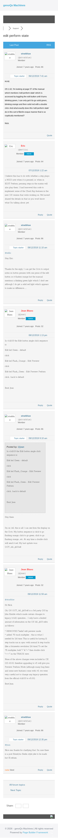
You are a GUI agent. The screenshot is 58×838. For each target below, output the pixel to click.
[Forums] (6, 28)
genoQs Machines (14, 5)
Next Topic (16, 790)
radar (7, 770)
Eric (23, 145)
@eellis (8, 253)
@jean (21, 447)
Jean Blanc (27, 310)
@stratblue (9, 600)
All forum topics (16, 784)
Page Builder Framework (35, 832)
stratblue (26, 53)
